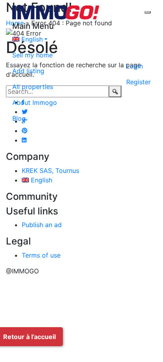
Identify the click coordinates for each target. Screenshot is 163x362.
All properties (32, 87)
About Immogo (34, 102)
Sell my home (32, 55)
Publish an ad (42, 225)
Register (138, 82)
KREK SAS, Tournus (50, 170)
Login (134, 66)
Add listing (28, 71)
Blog (19, 118)
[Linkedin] (24, 140)
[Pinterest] (24, 131)
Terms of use (41, 255)
